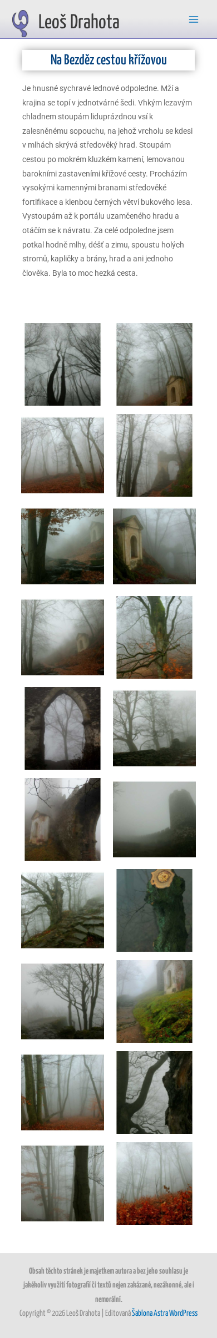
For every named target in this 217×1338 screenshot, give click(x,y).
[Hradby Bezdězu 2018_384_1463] (154, 819)
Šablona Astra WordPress (165, 1313)
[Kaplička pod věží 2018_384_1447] (62, 819)
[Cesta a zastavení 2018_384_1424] (62, 546)
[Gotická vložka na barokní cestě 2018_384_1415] (154, 455)
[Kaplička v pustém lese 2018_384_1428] (62, 637)
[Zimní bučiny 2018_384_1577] (62, 1092)
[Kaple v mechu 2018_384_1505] (154, 1001)
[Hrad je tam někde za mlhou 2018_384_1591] (62, 455)
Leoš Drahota (79, 22)
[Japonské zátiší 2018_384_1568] (62, 1183)
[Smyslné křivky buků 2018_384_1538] (154, 1092)
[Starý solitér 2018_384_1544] (154, 637)
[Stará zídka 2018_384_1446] (154, 728)
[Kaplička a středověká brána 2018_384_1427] (154, 546)
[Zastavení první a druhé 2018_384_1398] (154, 364)
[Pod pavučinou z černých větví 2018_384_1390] (62, 364)
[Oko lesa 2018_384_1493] (154, 910)
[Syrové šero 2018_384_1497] (62, 1001)
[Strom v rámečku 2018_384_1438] (62, 728)
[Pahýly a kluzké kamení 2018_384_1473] (62, 910)
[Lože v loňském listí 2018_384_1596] (154, 1183)
